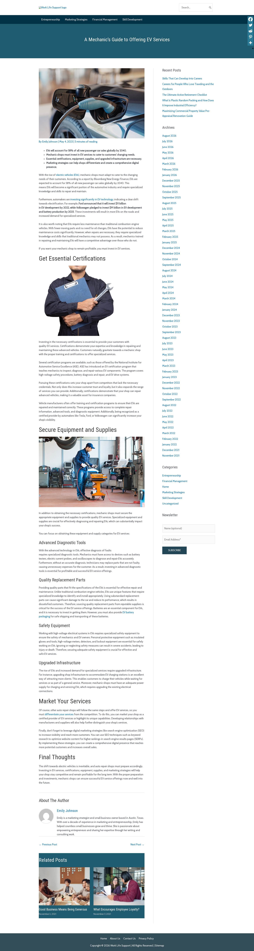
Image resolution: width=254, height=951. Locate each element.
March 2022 (168, 433)
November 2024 (171, 253)
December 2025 (171, 180)
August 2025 (169, 203)
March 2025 (168, 231)
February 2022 (170, 438)
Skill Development (172, 498)
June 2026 (167, 147)
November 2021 (170, 455)
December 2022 (171, 382)
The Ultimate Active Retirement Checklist (184, 94)
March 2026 (168, 163)
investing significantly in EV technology (91, 199)
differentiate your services (59, 714)
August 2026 (169, 135)
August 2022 (169, 405)
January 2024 (169, 309)
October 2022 (170, 394)
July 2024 (167, 276)
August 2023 (169, 337)
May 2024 (167, 287)
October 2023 (170, 326)
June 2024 (167, 281)
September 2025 (171, 197)
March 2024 (168, 298)
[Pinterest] (250, 37)
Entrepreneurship (171, 475)
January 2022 (169, 444)
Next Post (137, 844)
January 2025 (169, 242)
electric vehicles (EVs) (67, 174)
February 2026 (170, 169)
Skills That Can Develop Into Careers (182, 78)
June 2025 (167, 214)
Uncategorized (170, 503)
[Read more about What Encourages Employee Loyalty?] (118, 886)
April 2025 (168, 225)
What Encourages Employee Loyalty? (116, 909)
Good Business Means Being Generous (63, 909)
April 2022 (168, 427)
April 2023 (168, 360)
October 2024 (170, 259)
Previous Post (48, 844)
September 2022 (171, 399)
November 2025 (171, 186)
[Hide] (253, 48)
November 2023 (171, 320)
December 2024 (171, 248)
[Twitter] (250, 25)
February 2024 (170, 304)
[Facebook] (250, 19)
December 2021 (170, 450)
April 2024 (168, 292)
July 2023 (167, 343)
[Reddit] (250, 31)
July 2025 (167, 208)
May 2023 (167, 354)
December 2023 (171, 315)
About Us (115, 938)
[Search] (210, 7)
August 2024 (169, 270)
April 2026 (168, 158)
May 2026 (167, 152)
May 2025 (167, 219)
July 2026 (167, 141)
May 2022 (167, 422)
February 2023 (170, 371)
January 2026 (169, 175)
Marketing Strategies (173, 492)
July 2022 (167, 410)
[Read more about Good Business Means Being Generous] (64, 886)
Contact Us (129, 938)
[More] (250, 43)
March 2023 (168, 365)
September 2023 (171, 332)
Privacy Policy (146, 938)
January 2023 (169, 377)
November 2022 (171, 388)
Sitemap (159, 945)
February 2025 (170, 236)
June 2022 (167, 416)
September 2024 (171, 264)
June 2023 (167, 349)
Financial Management (174, 481)
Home (165, 486)
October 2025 (170, 191)
